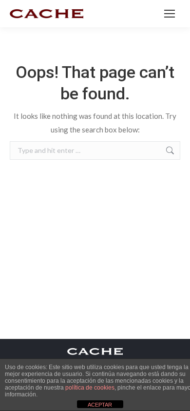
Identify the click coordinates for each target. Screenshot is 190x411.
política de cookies (89, 387)
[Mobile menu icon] (169, 13)
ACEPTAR (100, 405)
